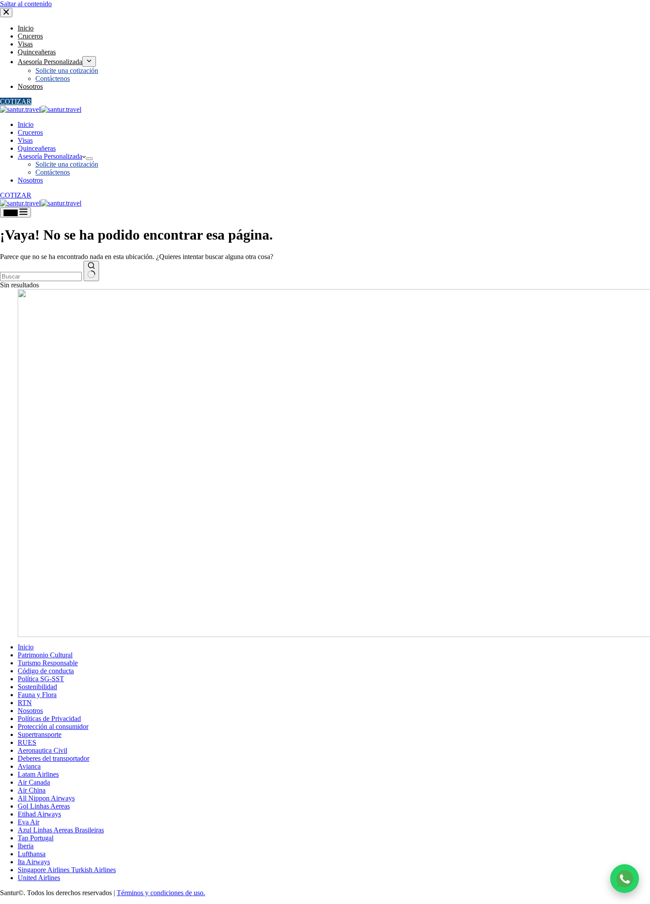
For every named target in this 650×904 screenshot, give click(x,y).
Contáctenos (52, 172)
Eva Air (28, 822)
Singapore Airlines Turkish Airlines (67, 869)
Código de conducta (46, 671)
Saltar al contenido (26, 4)
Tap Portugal (36, 838)
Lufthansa (32, 854)
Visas (25, 140)
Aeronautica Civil (42, 750)
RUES (27, 742)
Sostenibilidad (37, 686)
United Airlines (39, 877)
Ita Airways (34, 862)
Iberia (26, 846)
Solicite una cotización (66, 164)
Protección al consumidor (53, 726)
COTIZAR (15, 195)
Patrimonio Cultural (45, 655)
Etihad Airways (39, 814)
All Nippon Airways (46, 798)
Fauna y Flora (37, 694)
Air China (32, 790)
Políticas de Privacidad (49, 718)
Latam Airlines (38, 774)
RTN (25, 702)
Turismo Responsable (48, 663)
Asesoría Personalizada (50, 156)
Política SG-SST (41, 679)
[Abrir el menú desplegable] (89, 158)
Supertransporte (39, 734)
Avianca (29, 766)
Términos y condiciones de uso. (161, 892)
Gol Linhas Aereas (44, 806)
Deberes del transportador (53, 758)
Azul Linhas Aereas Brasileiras (61, 830)
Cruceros (30, 132)
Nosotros (30, 180)
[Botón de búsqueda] (91, 271)
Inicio (26, 124)
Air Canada (34, 782)
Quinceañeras (37, 148)
